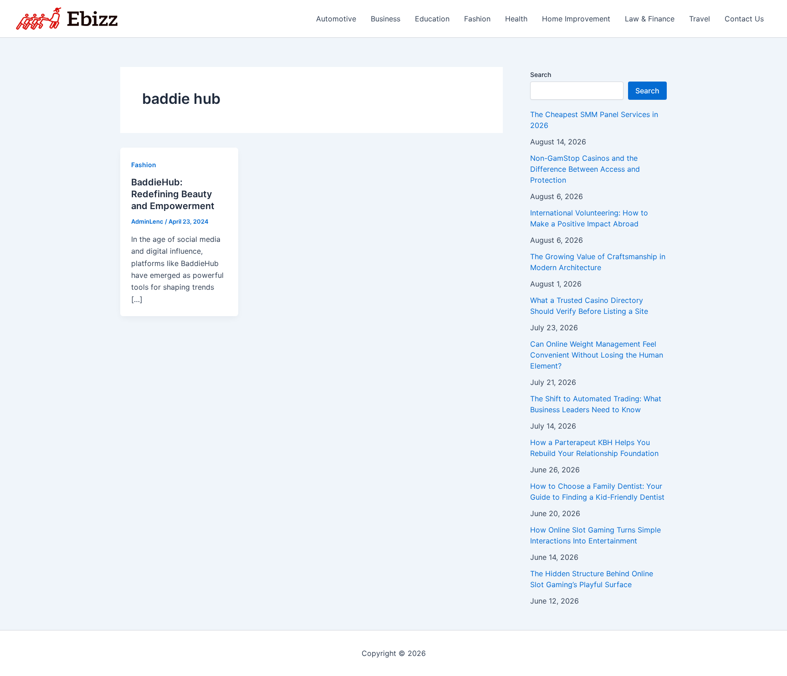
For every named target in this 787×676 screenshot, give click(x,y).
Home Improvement (576, 18)
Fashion (477, 18)
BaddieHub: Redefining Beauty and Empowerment (173, 194)
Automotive (336, 18)
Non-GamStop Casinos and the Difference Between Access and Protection (585, 169)
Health (516, 18)
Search (540, 74)
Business (385, 18)
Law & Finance (650, 18)
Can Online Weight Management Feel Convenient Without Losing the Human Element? (596, 354)
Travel (699, 18)
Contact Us (744, 18)
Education (432, 18)
